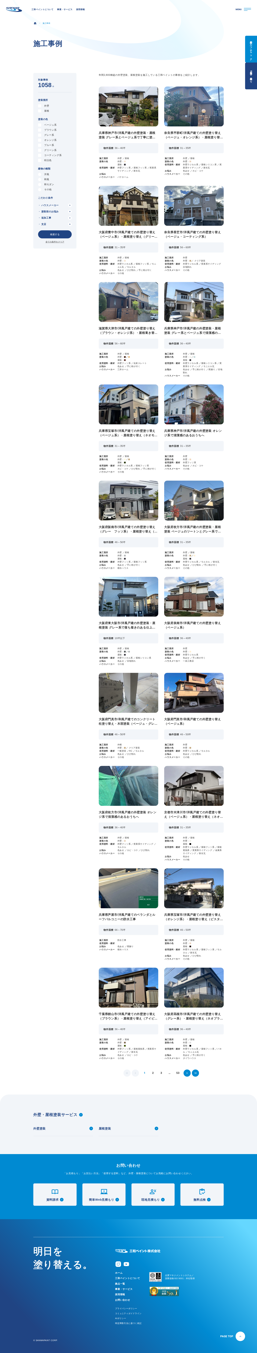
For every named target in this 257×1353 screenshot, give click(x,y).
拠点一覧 (120, 1283)
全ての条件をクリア (55, 242)
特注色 (48, 160)
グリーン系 (50, 150)
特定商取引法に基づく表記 (128, 1323)
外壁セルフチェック (251, 49)
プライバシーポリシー (126, 1308)
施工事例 (46, 23)
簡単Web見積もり (251, 76)
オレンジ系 (50, 140)
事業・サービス (124, 1289)
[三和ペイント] (14, 9)
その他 (48, 189)
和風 (46, 179)
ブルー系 (49, 145)
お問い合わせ (122, 1300)
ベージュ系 (50, 125)
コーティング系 (53, 155)
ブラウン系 (50, 130)
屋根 (46, 111)
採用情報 (120, 1294)
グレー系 (49, 135)
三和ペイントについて (127, 1278)
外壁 (46, 106)
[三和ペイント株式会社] (137, 1251)
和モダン (49, 184)
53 (178, 1073)
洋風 (46, 174)
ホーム (119, 1273)
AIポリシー (120, 1318)
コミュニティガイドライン (128, 1313)
